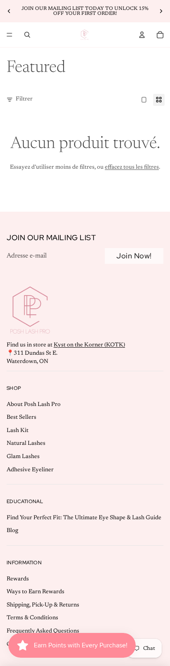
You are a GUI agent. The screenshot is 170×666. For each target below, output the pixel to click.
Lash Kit (17, 431)
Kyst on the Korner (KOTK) (89, 345)
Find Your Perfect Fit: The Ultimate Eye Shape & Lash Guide (84, 518)
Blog (12, 531)
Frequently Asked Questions (43, 631)
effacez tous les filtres (132, 167)
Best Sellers (21, 417)
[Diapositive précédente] (9, 11)
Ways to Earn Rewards (35, 592)
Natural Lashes (26, 444)
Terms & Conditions (32, 618)
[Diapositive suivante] (161, 11)
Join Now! (134, 255)
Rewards (18, 579)
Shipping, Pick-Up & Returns (43, 605)
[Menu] (9, 34)
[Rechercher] (27, 35)
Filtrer (24, 99)
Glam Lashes (23, 457)
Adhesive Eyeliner (30, 470)
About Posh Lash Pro (34, 405)
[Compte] (142, 35)
